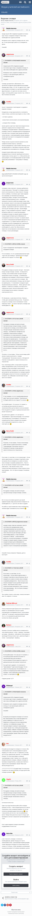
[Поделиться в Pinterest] (10, 905)
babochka (9, 833)
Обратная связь (16, 909)
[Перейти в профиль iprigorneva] (3, 183)
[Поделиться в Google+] (7, 905)
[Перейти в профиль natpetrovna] (3, 55)
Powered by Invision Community (16, 913)
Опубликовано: (14, 30)
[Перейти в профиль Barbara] (3, 626)
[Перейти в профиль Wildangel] (3, 686)
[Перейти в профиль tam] (3, 744)
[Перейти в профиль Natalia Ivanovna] (3, 29)
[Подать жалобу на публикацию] (27, 30)
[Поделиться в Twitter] (2, 905)
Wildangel (9, 685)
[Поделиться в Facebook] (5, 905)
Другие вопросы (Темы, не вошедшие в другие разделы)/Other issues (16, 22)
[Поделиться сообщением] (29, 30)
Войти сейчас (16, 885)
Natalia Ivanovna (9, 20)
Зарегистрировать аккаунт (16, 874)
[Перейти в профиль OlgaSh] (3, 780)
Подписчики (14, 892)
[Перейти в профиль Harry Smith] (3, 265)
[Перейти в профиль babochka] (3, 834)
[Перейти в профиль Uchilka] (3, 102)
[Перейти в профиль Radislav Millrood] (3, 604)
